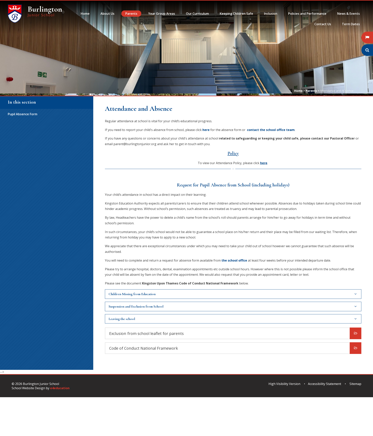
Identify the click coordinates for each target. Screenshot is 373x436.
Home (298, 91)
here (206, 130)
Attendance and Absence (337, 91)
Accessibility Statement (324, 384)
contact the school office (266, 130)
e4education (60, 388)
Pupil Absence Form (22, 114)
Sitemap (355, 384)
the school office (234, 260)
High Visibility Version (284, 384)
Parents (311, 91)
